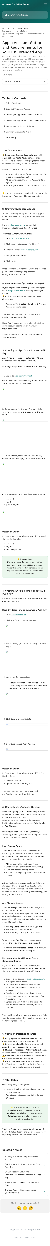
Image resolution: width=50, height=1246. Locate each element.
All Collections (8, 28)
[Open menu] (45, 4)
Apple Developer (18, 614)
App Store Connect (20, 238)
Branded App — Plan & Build (13, 31)
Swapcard (19, 1237)
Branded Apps (22, 28)
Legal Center (30, 1237)
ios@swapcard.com (16, 225)
